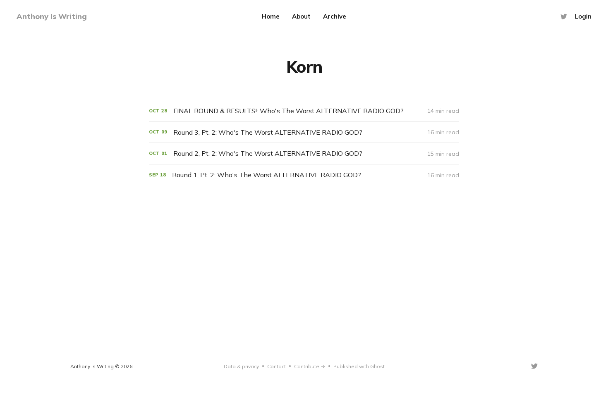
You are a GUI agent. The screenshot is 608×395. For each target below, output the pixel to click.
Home (271, 16)
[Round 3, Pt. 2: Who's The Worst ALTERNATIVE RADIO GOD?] (304, 132)
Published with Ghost (359, 366)
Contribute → (309, 366)
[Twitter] (563, 16)
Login (582, 16)
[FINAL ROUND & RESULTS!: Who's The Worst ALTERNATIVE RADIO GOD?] (304, 110)
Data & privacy (241, 366)
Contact (276, 366)
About (301, 16)
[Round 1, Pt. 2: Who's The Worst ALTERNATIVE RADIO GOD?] (304, 175)
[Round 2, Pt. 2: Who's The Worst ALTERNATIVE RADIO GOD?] (304, 153)
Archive (334, 16)
